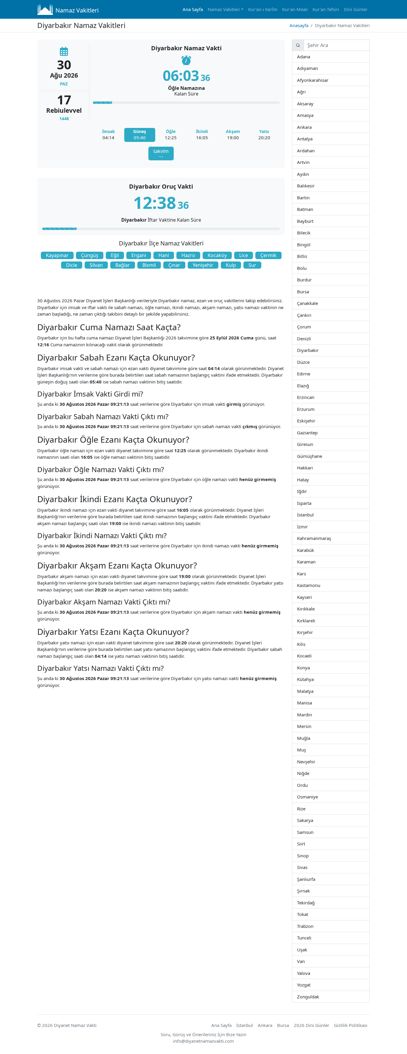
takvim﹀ (161, 154)
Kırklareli (315, 620)
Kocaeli (311, 655)
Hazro (188, 255)
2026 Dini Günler (311, 1025)
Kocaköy (217, 255)
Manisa (312, 702)
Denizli (310, 338)
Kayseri (311, 597)
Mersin (311, 726)
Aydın (308, 174)
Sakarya (313, 820)
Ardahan (314, 150)
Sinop (308, 855)
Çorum (310, 326)
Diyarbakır (318, 350)
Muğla (310, 738)
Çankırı (311, 315)
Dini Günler (355, 9)
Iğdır (312, 491)
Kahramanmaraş (330, 538)
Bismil (149, 265)
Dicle (71, 265)
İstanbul (313, 514)
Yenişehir (203, 265)
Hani (164, 255)
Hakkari (312, 467)
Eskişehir (315, 420)
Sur (252, 265)
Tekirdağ (314, 902)
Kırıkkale (314, 608)
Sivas (307, 867)
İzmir (307, 526)
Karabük (313, 550)
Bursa (308, 291)
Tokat (307, 914)
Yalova (310, 973)
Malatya (313, 691)
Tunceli (311, 937)
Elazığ (309, 385)
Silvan (96, 265)
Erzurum (314, 409)
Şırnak (309, 890)
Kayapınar (57, 255)
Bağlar (122, 265)
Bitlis (307, 256)
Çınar (174, 265)
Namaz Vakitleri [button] (224, 9)
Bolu (306, 268)
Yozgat (310, 984)
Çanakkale (317, 303)
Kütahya (313, 679)
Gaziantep (317, 432)
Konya (309, 667)
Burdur (311, 279)
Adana (309, 56)
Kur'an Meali (295, 9)
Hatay (308, 479)
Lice (243, 255)
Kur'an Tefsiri (326, 9)
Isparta (318, 503)
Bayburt (313, 221)
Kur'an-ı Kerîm (262, 9)
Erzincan (314, 397)
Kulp (231, 265)
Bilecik (310, 232)
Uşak (306, 949)
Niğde (309, 773)
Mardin (312, 714)
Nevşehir (315, 761)
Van (304, 961)
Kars (305, 573)
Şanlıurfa (315, 879)
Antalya (312, 138)
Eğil (115, 255)
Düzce (309, 362)
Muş (306, 749)
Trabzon (313, 926)
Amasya (313, 115)
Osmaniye (317, 796)
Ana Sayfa (193, 9)
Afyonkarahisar (328, 80)
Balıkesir (314, 185)
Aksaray (313, 103)
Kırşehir (312, 632)
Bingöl (310, 244)
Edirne (310, 373)
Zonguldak (318, 996)
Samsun (313, 832)
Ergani (138, 255)
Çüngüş (89, 255)
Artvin (309, 162)
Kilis (305, 644)
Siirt (305, 843)
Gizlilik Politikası (350, 1025)
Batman (313, 209)
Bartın (309, 197)
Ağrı (305, 91)
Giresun (312, 444)
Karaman (315, 561)
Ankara (311, 127)
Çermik (268, 255)
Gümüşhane (321, 456)
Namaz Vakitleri (77, 10)
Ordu (307, 785)
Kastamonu (320, 585)
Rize (305, 808)
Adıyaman (317, 68)
